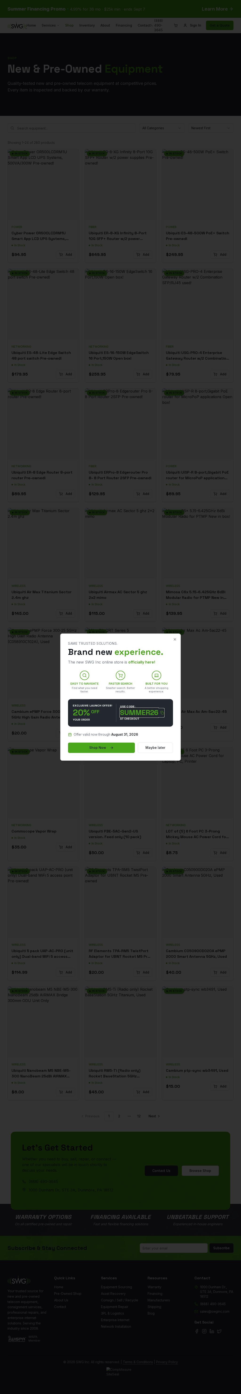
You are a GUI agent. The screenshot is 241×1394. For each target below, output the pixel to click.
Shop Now (97, 748)
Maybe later (155, 748)
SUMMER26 (139, 713)
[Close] (175, 639)
